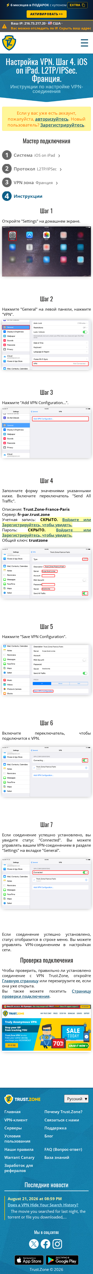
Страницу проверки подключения (46, 993)
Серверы (13, 1127)
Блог (48, 1135)
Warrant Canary (19, 1157)
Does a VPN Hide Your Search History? (43, 1204)
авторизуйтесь (51, 119)
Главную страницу (20, 980)
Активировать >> (46, 14)
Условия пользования (17, 1138)
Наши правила (19, 1149)
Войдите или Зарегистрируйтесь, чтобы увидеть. (46, 522)
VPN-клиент (16, 1119)
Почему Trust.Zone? (63, 1111)
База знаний (56, 1157)
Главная (12, 1111)
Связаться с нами (61, 1119)
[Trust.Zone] (9, 42)
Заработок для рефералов (18, 1168)
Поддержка (55, 1127)
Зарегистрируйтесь (62, 125)
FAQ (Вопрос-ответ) (63, 1149)
